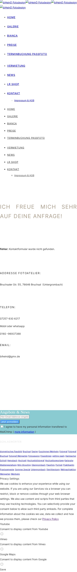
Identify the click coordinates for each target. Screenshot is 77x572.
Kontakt (13, 93)
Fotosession (34, 456)
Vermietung (16, 65)
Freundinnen (46, 456)
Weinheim (15, 474)
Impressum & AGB (24, 100)
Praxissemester (7, 469)
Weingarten (5, 474)
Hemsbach (12, 460)
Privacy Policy (50, 518)
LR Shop (13, 84)
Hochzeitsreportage (54, 460)
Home (11, 17)
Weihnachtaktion (68, 469)
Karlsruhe (68, 460)
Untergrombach (38, 469)
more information (24, 431)
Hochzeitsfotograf (35, 460)
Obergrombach (39, 465)
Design (35, 451)
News (11, 74)
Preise (12, 44)
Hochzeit (22, 460)
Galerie (13, 26)
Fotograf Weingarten (18, 456)
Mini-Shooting (24, 465)
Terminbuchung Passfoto (27, 54)
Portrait (59, 465)
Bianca (12, 35)
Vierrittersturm (53, 469)
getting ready (58, 456)
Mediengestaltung (8, 465)
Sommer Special (22, 469)
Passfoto (50, 465)
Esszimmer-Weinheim (49, 451)
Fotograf (63, 451)
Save (3, 569)
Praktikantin (68, 465)
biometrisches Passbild (11, 451)
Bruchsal (27, 451)
